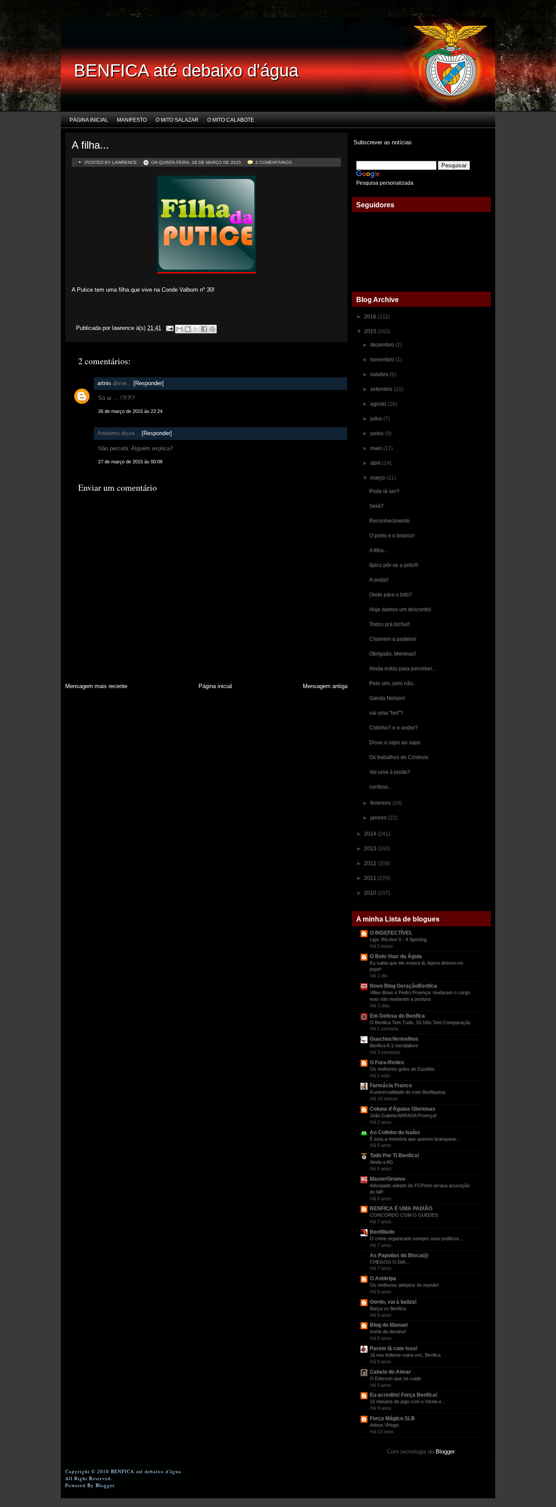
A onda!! (378, 580)
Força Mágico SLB (392, 1418)
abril (376, 463)
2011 (370, 878)
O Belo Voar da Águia (396, 956)
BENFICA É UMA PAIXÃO (401, 1208)
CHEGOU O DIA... (389, 1261)
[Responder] (148, 383)
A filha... (90, 145)
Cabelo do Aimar (390, 1372)
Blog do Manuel (388, 1325)
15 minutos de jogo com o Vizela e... (407, 1401)
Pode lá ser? (384, 491)
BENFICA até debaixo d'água (186, 70)
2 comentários (273, 162)
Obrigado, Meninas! (392, 654)
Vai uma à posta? (389, 772)
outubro (380, 374)
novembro (382, 359)
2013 (370, 848)
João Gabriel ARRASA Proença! (403, 1115)
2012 (370, 863)
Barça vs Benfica (388, 1308)
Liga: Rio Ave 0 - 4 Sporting (398, 939)
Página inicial (89, 120)
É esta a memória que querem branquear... (415, 1138)
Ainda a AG (381, 1161)
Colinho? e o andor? (393, 728)
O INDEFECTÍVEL (391, 933)
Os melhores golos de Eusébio (402, 1068)
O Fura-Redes (387, 1062)
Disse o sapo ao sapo (394, 742)
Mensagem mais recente (96, 686)
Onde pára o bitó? (390, 595)
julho (376, 419)
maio (376, 448)
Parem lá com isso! (393, 1348)
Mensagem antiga (325, 686)
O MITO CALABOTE (230, 120)
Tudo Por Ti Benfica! (394, 1155)
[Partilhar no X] (196, 329)
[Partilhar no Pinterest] (212, 329)
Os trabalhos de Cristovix (398, 757)
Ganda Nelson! (387, 698)
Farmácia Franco (391, 1085)
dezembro (382, 345)
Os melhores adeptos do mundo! (404, 1284)
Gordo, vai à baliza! (393, 1302)
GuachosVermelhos (394, 1039)
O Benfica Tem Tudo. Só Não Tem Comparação (420, 1022)
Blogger (445, 1451)
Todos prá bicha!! (389, 624)
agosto (378, 404)
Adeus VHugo (384, 1424)
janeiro (379, 818)
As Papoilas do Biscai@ (399, 1255)
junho (377, 433)
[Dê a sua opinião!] (187, 329)
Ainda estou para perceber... (402, 668)
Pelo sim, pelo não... (393, 683)
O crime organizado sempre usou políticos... (416, 1238)
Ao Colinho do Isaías (395, 1132)
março (378, 478)
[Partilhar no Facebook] (204, 329)
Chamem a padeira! (392, 639)
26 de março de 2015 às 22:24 (130, 411)
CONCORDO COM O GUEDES (404, 1215)
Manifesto (132, 120)
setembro (382, 389)
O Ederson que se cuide (395, 1378)
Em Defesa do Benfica (397, 1016)
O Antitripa (383, 1278)
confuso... (380, 787)
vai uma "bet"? (386, 713)
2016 (370, 316)
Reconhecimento (389, 521)
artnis (104, 383)
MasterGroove (387, 1179)
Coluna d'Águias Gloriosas (402, 1109)
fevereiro (381, 803)
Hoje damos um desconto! (400, 609)
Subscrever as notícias (382, 142)
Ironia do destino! (388, 1331)
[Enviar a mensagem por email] (179, 329)
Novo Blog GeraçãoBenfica (403, 986)
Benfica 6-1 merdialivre (394, 1045)
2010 (370, 893)
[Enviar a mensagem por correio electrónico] (169, 328)
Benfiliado (382, 1232)
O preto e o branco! (391, 535)
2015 (370, 331)
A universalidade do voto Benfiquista (407, 1091)
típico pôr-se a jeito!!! (393, 565)
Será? (376, 506)
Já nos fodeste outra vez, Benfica (405, 1354)
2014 (370, 834)
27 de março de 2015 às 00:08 (130, 461)
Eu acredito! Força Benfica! (403, 1395)
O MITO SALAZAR (177, 120)
